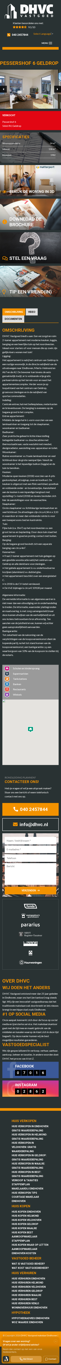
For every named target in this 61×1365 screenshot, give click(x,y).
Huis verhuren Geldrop (27, 1290)
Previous (3, 89)
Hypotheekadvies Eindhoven (30, 1318)
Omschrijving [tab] (14, 311)
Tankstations (20, 678)
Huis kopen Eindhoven (26, 1211)
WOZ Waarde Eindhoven (27, 1322)
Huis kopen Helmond (25, 1215)
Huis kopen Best (22, 1232)
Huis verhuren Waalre (26, 1295)
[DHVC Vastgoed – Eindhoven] (30, 11)
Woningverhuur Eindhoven (29, 1307)
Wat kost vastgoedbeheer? (30, 1267)
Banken (17, 684)
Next (57, 89)
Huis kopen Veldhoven (26, 1220)
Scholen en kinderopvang (26, 668)
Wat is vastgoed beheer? (28, 1263)
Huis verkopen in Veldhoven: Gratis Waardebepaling (24, 1147)
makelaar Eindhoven (47, 1335)
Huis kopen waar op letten (30, 1244)
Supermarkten (20, 673)
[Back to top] (54, 6)
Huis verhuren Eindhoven (28, 1278)
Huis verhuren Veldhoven (29, 1286)
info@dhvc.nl (33, 824)
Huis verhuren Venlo (25, 1303)
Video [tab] (31, 311)
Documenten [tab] (13, 318)
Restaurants (19, 689)
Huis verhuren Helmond (27, 1282)
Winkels (17, 694)
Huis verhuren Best (25, 1299)
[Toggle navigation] (50, 43)
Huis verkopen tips (24, 1192)
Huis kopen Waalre (24, 1228)
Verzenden (29, 890)
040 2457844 (20, 34)
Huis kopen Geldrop (25, 1224)
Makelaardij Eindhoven (27, 1188)
